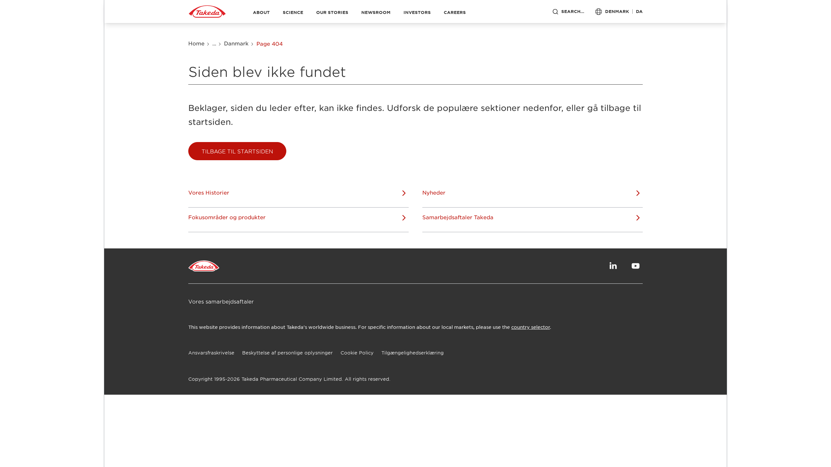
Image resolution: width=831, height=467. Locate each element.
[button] (237, 151)
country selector (530, 327)
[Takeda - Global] (207, 12)
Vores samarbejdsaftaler (221, 301)
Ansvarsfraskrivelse (211, 352)
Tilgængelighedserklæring (412, 352)
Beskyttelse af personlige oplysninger (287, 352)
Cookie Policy (357, 352)
